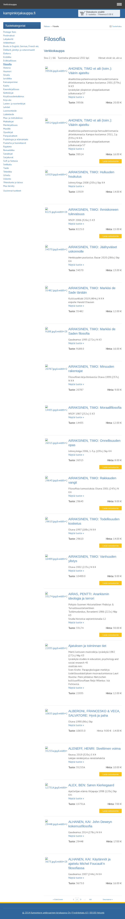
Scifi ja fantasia (10, 160)
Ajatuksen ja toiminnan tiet (87, 646)
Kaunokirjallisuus (11, 89)
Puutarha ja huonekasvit (14, 142)
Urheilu (6, 175)
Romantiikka (8, 150)
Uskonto (7, 178)
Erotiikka (7, 57)
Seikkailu (7, 164)
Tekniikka (7, 171)
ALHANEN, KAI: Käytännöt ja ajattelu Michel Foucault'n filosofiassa (89, 863)
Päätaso (47, 26)
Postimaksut (8, 35)
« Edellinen (58, 899)
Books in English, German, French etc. (21, 46)
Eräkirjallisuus (9, 60)
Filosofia (7, 64)
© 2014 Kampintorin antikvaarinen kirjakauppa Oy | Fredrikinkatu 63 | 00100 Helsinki (63, 912)
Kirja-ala (7, 100)
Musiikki (7, 128)
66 (90, 899)
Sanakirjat (8, 153)
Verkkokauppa (10, 4)
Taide (6, 168)
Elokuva (7, 53)
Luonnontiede (10, 110)
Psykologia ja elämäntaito (15, 139)
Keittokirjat (8, 92)
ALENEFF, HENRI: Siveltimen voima (94, 748)
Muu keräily (8, 185)
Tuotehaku (117, 26)
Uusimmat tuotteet (12, 190)
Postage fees (9, 31)
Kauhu (6, 85)
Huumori (7, 71)
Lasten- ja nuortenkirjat (14, 103)
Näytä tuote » (76, 97)
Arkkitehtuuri (9, 42)
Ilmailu (6, 74)
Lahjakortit (8, 39)
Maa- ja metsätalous (13, 117)
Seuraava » (108, 899)
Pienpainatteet (10, 135)
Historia (7, 67)
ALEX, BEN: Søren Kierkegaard (91, 785)
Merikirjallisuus (10, 125)
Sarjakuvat (8, 157)
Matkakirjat (8, 121)
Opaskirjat (8, 132)
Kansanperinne (10, 82)
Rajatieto (7, 146)
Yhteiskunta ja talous (13, 182)
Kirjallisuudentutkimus (13, 96)
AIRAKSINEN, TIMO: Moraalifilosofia (94, 407)
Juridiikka (7, 78)
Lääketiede (8, 114)
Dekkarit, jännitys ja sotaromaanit (19, 49)
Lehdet (6, 107)
